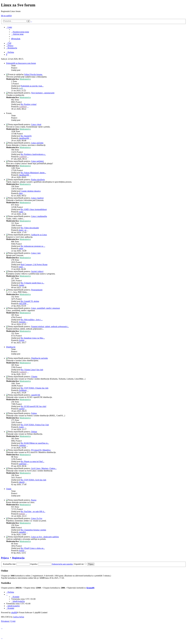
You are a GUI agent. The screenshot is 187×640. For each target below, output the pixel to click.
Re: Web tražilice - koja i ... (32, 320)
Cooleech (23, 106)
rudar (21, 212)
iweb (21, 88)
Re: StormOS (26, 136)
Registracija (18, 557)
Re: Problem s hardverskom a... (33, 154)
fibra (21, 193)
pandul (21, 409)
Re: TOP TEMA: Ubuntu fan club (34, 388)
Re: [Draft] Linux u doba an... (33, 548)
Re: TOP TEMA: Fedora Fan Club (35, 425)
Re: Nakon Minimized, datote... (33, 173)
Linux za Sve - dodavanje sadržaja (45, 537)
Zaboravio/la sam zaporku (62, 564)
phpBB (14, 612)
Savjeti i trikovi (37, 271)
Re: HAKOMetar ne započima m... (35, 443)
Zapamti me (79, 564)
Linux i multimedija (39, 216)
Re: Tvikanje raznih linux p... (32, 283)
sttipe (21, 248)
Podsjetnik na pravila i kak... (32, 86)
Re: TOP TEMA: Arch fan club (33, 480)
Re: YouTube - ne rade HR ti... (33, 511)
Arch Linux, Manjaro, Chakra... (44, 468)
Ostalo (8, 489)
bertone (22, 514)
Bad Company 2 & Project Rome (34, 264)
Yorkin (21, 340)
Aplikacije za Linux (39, 235)
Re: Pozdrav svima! (29, 104)
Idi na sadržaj (6, 16)
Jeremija (22, 322)
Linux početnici (37, 161)
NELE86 (22, 303)
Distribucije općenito (39, 358)
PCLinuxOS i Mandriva (41, 450)
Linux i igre (36, 253)
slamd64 (22, 532)
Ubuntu (34, 376)
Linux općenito (37, 143)
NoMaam (23, 390)
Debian (34, 432)
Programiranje (36, 290)
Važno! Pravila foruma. (33, 74)
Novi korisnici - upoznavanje (42, 93)
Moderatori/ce (25, 79)
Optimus (22, 445)
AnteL (21, 427)
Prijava (5, 557)
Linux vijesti (36, 124)
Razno (33, 500)
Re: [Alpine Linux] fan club (32, 370)
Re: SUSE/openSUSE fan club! (33, 406)
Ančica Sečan (18, 617)
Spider (21, 285)
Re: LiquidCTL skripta (30, 301)
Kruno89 (90, 588)
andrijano (22, 464)
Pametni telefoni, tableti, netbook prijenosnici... (50, 326)
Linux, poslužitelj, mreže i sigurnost (45, 308)
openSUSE (35, 395)
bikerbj (22, 482)
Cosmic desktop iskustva (31, 191)
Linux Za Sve (36, 518)
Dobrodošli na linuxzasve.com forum (21, 63)
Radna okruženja (38, 179)
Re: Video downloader (30, 228)
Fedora (34, 413)
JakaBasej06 (24, 138)
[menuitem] (20, 32)
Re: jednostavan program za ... (33, 246)
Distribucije (10, 347)
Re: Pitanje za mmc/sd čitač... (32, 461)
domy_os (22, 230)
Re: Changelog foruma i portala (33, 530)
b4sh (21, 267)
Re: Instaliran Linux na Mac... (33, 338)
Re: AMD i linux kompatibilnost (34, 209)
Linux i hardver (37, 198)
